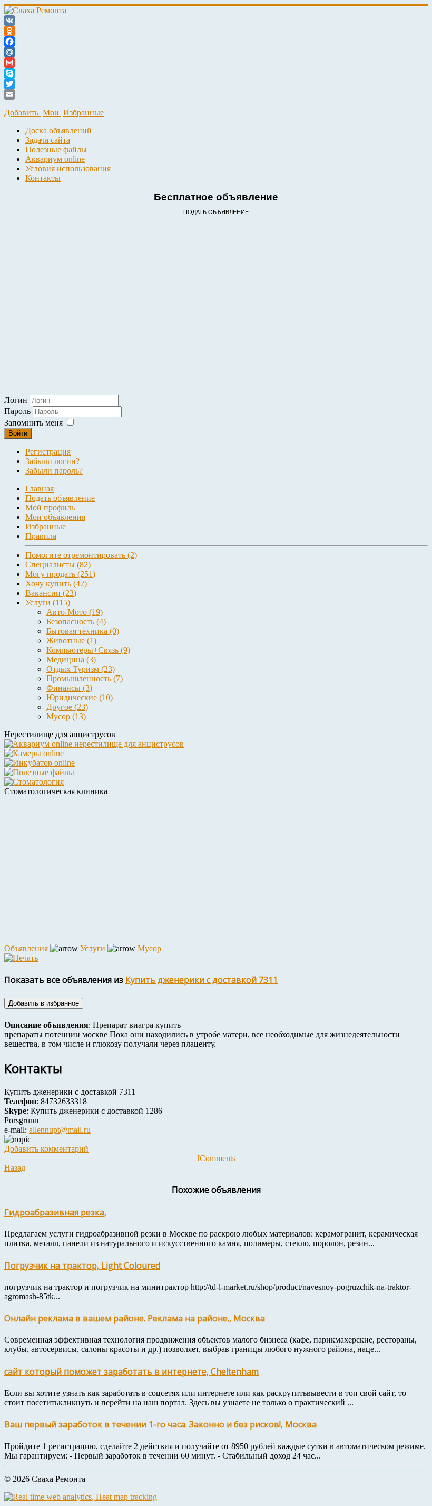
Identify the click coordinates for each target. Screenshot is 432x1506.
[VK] (216, 20)
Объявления (26, 948)
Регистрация (48, 451)
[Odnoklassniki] (216, 31)
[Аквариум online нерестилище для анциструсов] (94, 743)
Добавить (22, 112)
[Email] (216, 94)
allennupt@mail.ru (60, 1129)
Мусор (149, 948)
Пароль (18, 411)
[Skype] (216, 73)
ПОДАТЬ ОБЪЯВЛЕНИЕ (216, 212)
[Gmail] (216, 62)
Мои (52, 112)
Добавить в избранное (43, 1003)
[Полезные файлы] (39, 772)
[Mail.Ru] (216, 52)
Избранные (83, 112)
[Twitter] (216, 84)
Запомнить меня (33, 422)
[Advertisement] (216, 295)
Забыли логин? (52, 461)
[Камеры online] (34, 753)
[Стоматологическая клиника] (34, 781)
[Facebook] (216, 41)
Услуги (92, 948)
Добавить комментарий (46, 1148)
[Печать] (21, 957)
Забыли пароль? (54, 470)
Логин (15, 399)
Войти (17, 433)
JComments (216, 1158)
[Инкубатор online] (39, 762)
